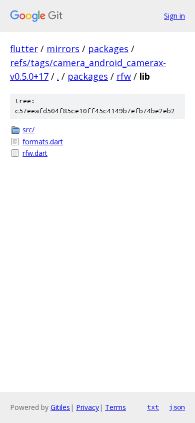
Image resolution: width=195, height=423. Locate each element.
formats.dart (42, 141)
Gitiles (60, 407)
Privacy (87, 407)
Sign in (174, 16)
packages (108, 49)
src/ (28, 129)
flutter (24, 49)
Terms (115, 407)
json (177, 406)
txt (153, 406)
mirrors (63, 49)
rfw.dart (35, 153)
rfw (123, 76)
